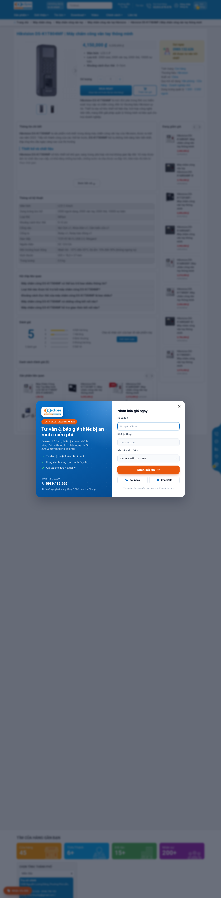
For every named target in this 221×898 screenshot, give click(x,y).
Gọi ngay (134, 480)
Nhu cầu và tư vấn (127, 450)
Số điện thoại (124, 434)
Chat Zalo (166, 480)
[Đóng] (179, 406)
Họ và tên (122, 418)
